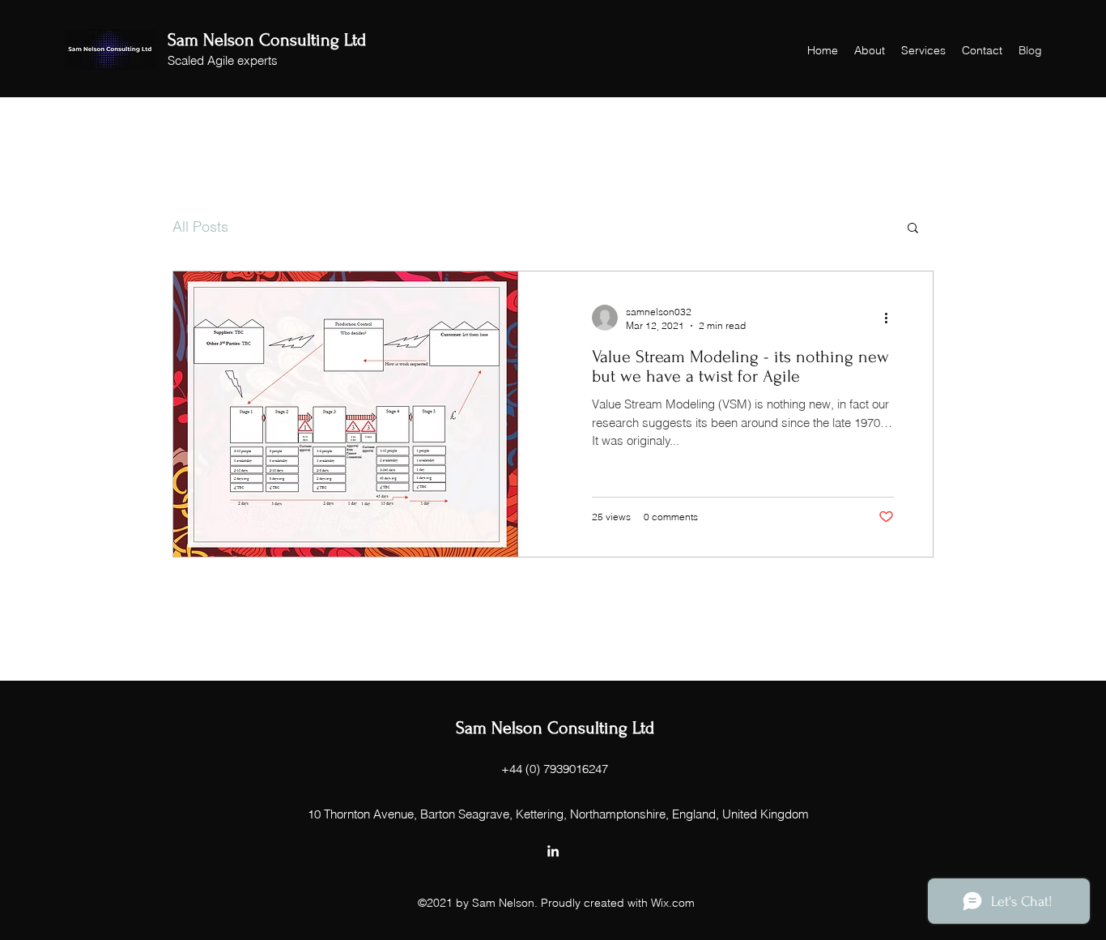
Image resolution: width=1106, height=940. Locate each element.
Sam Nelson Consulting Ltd (267, 39)
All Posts (200, 226)
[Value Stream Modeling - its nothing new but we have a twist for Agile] (363, 414)
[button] (913, 228)
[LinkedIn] (553, 851)
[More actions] (891, 317)
